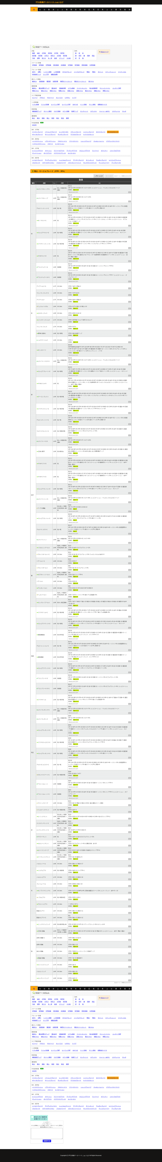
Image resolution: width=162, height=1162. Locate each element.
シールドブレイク (37, 160)
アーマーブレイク (78, 160)
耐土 (48, 118)
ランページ (95, 150)
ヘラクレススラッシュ (38, 144)
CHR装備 (92, 65)
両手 (80, 55)
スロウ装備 (57, 111)
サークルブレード (113, 132)
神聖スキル (106, 91)
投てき (44, 58)
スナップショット (110, 72)
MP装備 (41, 65)
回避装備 (41, 81)
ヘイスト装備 (47, 72)
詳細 (129, 192)
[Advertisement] (81, 28)
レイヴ (74, 97)
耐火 (33, 118)
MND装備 (84, 65)
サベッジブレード (50, 134)
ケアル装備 (71, 88)
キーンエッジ (90, 160)
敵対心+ (34, 81)
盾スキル (91, 81)
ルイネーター (72, 153)
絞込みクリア (105, 52)
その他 (69, 58)
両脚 (88, 55)
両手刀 (53, 55)
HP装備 (34, 65)
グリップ (61, 58)
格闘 (33, 53)
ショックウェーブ (86, 141)
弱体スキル (35, 91)
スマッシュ (48, 150)
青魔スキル (97, 91)
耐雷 (53, 118)
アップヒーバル (116, 162)
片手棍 (59, 55)
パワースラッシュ (50, 141)
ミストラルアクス (115, 150)
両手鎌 (34, 55)
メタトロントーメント (74, 162)
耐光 (62, 118)
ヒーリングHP (66, 104)
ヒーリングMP (55, 104)
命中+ (34, 72)
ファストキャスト (82, 88)
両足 (93, 55)
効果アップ (74, 111)
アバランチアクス (72, 150)
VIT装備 (70, 65)
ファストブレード (37, 132)
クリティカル (122, 72)
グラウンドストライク (112, 141)
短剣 (38, 53)
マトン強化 (92, 104)
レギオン (67, 97)
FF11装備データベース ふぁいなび (49, 2)
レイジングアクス (37, 150)
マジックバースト (105, 88)
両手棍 (65, 55)
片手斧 (56, 53)
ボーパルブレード (37, 134)
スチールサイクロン (48, 162)
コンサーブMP (116, 88)
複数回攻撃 (54, 74)
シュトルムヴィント (65, 160)
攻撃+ (39, 72)
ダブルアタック (67, 72)
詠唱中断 (55, 81)
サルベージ (50, 97)
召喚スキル (79, 91)
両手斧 (62, 53)
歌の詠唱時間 (93, 88)
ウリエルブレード (76, 134)
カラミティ (104, 150)
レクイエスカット (88, 134)
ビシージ (34, 97)
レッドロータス (63, 132)
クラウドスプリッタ (60, 153)
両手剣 (50, 53)
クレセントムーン (98, 141)
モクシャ (100, 72)
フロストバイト (62, 141)
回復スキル (70, 91)
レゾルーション (59, 144)
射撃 (38, 58)
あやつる (75, 104)
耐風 (43, 118)
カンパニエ (59, 97)
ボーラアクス (48, 153)
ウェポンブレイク (101, 160)
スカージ (50, 144)
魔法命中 (54, 88)
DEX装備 (56, 65)
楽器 (55, 58)
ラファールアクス (59, 150)
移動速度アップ (36, 111)
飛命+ (88, 72)
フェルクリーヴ (61, 162)
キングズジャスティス (90, 162)
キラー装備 (66, 111)
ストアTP (46, 74)
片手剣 (44, 53)
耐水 (57, 118)
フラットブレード (76, 132)
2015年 (34, 125)
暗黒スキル (62, 91)
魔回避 (49, 81)
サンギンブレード (63, 134)
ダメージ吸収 (48, 111)
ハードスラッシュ (37, 141)
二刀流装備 (57, 72)
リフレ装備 (35, 104)
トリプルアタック (79, 72)
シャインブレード (88, 132)
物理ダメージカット (66, 81)
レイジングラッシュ (115, 160)
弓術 (33, 58)
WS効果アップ (36, 74)
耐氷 (38, 118)
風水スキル (88, 91)
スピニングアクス (84, 150)
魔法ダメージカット (80, 81)
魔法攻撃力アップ (44, 88)
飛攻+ (94, 72)
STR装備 (48, 65)
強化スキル (44, 91)
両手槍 (40, 55)
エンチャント (84, 111)
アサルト (42, 97)
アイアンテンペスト (51, 160)
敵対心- (34, 88)
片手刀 (46, 55)
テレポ (124, 111)
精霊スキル (53, 91)
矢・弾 (50, 58)
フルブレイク (36, 162)
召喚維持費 (62, 88)
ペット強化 (83, 104)
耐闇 (67, 118)
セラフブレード (100, 132)
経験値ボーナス (102, 104)
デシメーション (36, 153)
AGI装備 (63, 65)
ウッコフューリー (104, 162)
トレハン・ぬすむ (104, 111)
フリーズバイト (73, 141)
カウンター (93, 111)
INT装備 (77, 65)
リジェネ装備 (45, 104)
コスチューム (116, 111)
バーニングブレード (51, 132)
